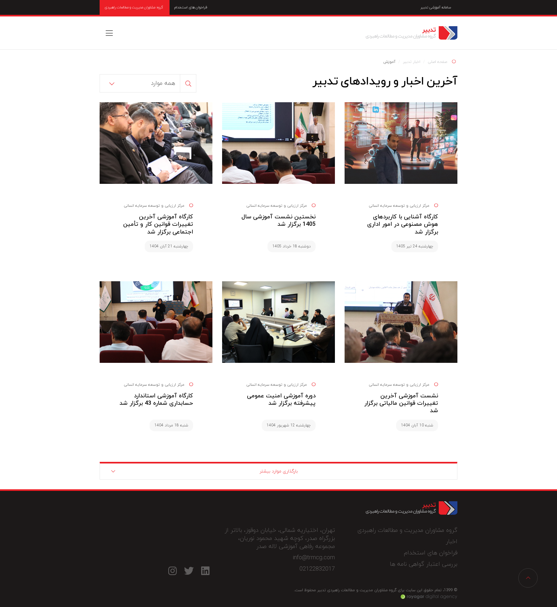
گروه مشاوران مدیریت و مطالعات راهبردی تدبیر (411, 33)
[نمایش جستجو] (188, 83)
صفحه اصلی (437, 62)
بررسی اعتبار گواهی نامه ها (423, 564)
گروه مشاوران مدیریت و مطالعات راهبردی (133, 7)
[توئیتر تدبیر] (188, 570)
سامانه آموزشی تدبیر (435, 7)
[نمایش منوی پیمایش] (109, 33)
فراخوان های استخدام (190, 7)
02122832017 (317, 569)
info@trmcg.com (314, 558)
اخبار (451, 542)
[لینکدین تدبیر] (205, 570)
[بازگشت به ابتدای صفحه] (528, 578)
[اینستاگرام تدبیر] (172, 570)
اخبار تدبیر (411, 62)
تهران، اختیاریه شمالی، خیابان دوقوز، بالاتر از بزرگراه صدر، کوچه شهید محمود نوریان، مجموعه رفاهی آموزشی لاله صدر (280, 538)
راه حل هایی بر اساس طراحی (429, 596)
